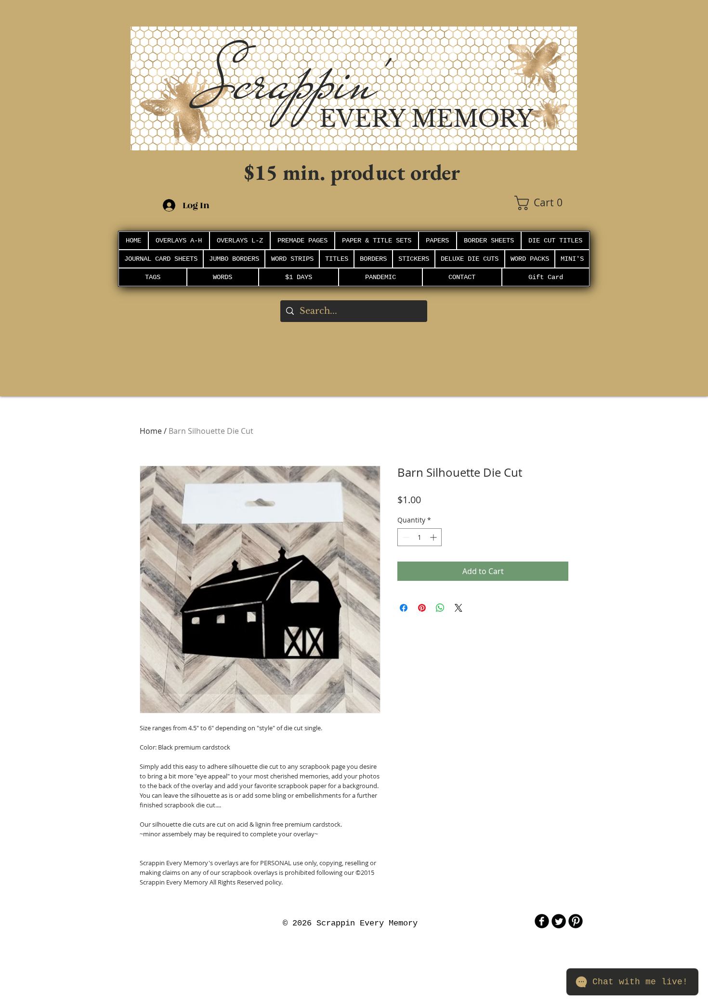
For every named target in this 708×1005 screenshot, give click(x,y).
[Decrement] (405, 537)
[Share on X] (458, 608)
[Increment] (434, 537)
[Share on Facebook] (403, 608)
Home (151, 431)
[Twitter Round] (558, 921)
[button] (545, 203)
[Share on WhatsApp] (440, 608)
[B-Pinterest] (575, 921)
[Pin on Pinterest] (422, 608)
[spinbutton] (419, 537)
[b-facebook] (542, 921)
